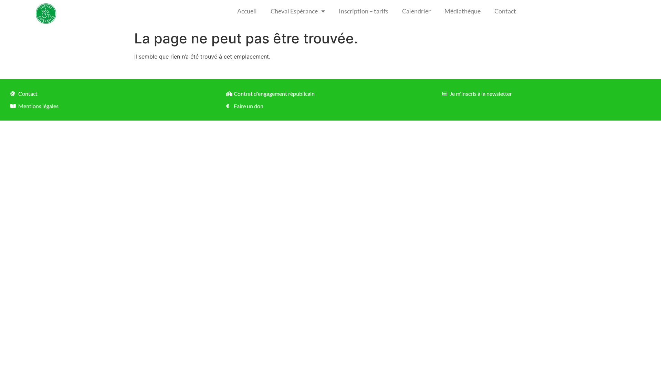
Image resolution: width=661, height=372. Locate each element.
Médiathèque (462, 11)
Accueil (247, 11)
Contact (505, 11)
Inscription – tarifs (363, 11)
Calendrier (416, 11)
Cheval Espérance (294, 11)
